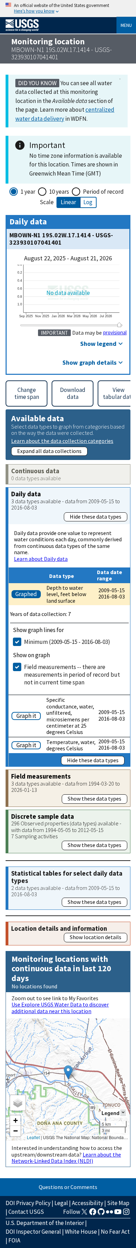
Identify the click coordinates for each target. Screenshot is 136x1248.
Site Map (118, 1203)
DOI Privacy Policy (28, 1203)
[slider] (119, 324)
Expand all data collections (49, 450)
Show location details (95, 937)
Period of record (103, 191)
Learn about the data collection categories (62, 440)
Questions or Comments (68, 1186)
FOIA (14, 1240)
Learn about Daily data (41, 558)
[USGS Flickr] (109, 1214)
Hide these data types (95, 516)
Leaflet (33, 1137)
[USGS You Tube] (118, 1214)
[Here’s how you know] (68, 8)
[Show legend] (123, 1112)
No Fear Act (115, 1231)
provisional (115, 332)
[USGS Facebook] (93, 1214)
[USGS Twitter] (84, 1214)
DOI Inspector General (33, 1231)
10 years (59, 191)
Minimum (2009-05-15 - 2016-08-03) (67, 642)
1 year (28, 191)
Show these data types (94, 798)
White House (81, 1231)
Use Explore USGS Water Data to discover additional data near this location (60, 1007)
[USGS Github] (101, 1214)
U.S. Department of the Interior (45, 1223)
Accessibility (87, 1203)
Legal (61, 1203)
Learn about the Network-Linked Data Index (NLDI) (66, 1157)
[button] (68, 1072)
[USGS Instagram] (126, 1214)
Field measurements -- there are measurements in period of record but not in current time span (72, 674)
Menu (126, 25)
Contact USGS (26, 1212)
